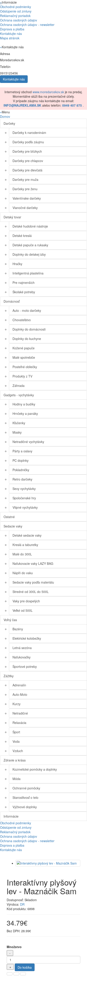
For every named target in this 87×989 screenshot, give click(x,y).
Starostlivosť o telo (25, 797)
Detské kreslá (22, 235)
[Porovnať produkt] (16, 973)
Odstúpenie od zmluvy (15, 11)
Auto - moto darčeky (26, 310)
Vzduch (17, 751)
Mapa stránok (9, 38)
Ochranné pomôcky (26, 788)
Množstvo (14, 947)
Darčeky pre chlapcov (27, 160)
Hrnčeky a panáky (25, 413)
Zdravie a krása (15, 760)
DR (22, 904)
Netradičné (20, 713)
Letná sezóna (22, 647)
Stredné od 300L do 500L (30, 591)
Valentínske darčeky (26, 198)
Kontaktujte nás (11, 33)
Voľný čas (10, 620)
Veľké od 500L (22, 610)
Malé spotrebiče (23, 357)
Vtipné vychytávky (25, 507)
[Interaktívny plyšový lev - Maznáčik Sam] (48, 863)
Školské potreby (23, 292)
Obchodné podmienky (15, 6)
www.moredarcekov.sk (48, 92)
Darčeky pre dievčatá (27, 170)
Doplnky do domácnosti (29, 329)
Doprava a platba (12, 29)
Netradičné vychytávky (28, 441)
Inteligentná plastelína (28, 273)
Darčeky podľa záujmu (28, 142)
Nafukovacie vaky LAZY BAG (32, 563)
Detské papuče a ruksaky (30, 245)
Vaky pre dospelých (26, 601)
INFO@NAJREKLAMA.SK (22, 105)
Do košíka (25, 967)
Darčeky (9, 123)
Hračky (17, 263)
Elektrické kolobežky (26, 638)
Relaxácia (19, 722)
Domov (5, 116)
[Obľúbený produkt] (9, 973)
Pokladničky (20, 470)
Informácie (11, 816)
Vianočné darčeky (25, 207)
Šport (16, 732)
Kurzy (16, 704)
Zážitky (9, 676)
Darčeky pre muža (25, 179)
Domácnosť (12, 301)
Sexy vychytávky (24, 488)
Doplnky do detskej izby (29, 254)
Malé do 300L (22, 554)
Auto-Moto (19, 694)
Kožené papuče (23, 348)
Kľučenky (18, 423)
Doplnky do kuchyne (26, 338)
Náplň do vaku (22, 573)
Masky (17, 432)
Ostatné (9, 517)
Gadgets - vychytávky (19, 395)
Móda (16, 778)
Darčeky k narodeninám (29, 132)
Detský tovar (12, 217)
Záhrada (18, 385)
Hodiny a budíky (23, 404)
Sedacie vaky (13, 526)
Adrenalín (19, 685)
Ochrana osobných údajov (18, 20)
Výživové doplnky (24, 807)
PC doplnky (20, 460)
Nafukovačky (21, 657)
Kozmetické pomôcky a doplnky (34, 769)
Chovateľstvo (21, 320)
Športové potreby (24, 666)
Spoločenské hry (24, 498)
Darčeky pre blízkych (27, 151)
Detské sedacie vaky (26, 535)
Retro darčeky (22, 479)
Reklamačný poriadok (15, 15)
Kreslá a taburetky (25, 544)
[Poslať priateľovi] (23, 973)
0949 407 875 (72, 105)
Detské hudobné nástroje (30, 226)
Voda (16, 741)
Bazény (17, 629)
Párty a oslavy (22, 451)
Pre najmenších (23, 282)
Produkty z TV (22, 376)
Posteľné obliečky (24, 367)
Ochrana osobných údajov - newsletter (27, 24)
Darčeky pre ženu (24, 189)
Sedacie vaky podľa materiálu (33, 582)
